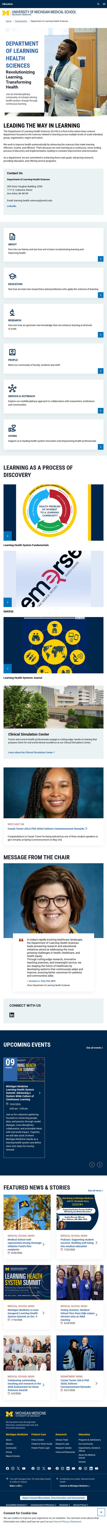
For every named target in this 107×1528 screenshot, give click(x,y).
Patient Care (38, 1434)
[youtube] (23, 1468)
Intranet (82, 1462)
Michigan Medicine (17, 1434)
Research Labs (62, 1444)
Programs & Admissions (90, 1440)
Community (11, 1448)
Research (61, 1434)
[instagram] (12, 1468)
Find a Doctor (37, 1440)
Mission (9, 1444)
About (8, 1440)
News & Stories (13, 1456)
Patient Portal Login (40, 1448)
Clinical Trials (62, 1440)
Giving (9, 1452)
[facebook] (7, 1468)
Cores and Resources (65, 1452)
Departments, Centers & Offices (89, 1449)
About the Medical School (87, 1456)
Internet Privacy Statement (67, 1521)
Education (84, 1434)
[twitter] (18, 1468)
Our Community (86, 1444)
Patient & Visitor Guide (41, 1444)
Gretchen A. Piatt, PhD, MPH (42, 981)
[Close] (101, 1512)
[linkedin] (11, 1015)
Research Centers (64, 1448)
